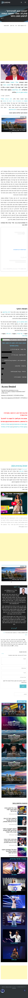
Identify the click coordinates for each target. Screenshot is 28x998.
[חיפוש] (21, 2)
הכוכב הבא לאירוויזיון (11, 644)
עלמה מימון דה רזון (21, 92)
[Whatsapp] (14, 628)
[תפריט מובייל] (25, 2)
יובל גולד (8, 333)
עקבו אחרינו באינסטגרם (20, 424)
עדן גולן (21, 471)
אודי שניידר (19, 333)
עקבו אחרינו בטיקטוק (20, 427)
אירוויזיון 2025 (21, 639)
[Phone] (16, 628)
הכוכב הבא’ (6, 85)
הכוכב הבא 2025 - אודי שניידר (12, 639)
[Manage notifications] (25, 990)
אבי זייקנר (12, 25)
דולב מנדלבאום (16, 90)
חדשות (5, 644)
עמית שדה (24, 335)
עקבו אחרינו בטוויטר (7, 427)
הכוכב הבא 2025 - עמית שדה (12, 642)
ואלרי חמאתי (14, 82)
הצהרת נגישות (8, 987)
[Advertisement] (14, 47)
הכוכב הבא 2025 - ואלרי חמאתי (10, 641)
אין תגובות (6, 25)
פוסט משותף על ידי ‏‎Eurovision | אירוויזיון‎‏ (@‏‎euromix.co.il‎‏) (14, 268)
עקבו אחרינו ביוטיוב (6, 424)
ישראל (2, 645)
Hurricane (24, 469)
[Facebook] (12, 628)
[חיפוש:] (20, 694)
